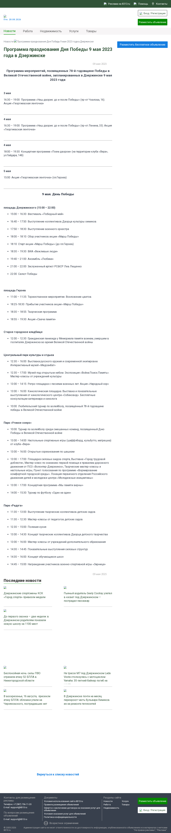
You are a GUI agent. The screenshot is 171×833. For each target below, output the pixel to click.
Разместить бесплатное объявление (142, 44)
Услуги (73, 31)
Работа (28, 31)
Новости (10, 31)
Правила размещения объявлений (61, 804)
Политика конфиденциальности (60, 817)
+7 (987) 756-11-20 (22, 804)
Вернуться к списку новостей (58, 774)
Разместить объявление (152, 22)
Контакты (161, 3)
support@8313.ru (19, 807)
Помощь (143, 3)
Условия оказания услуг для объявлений (65, 813)
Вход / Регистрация (154, 13)
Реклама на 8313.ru (119, 3)
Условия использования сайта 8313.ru (63, 801)
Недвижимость (51, 31)
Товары (91, 31)
